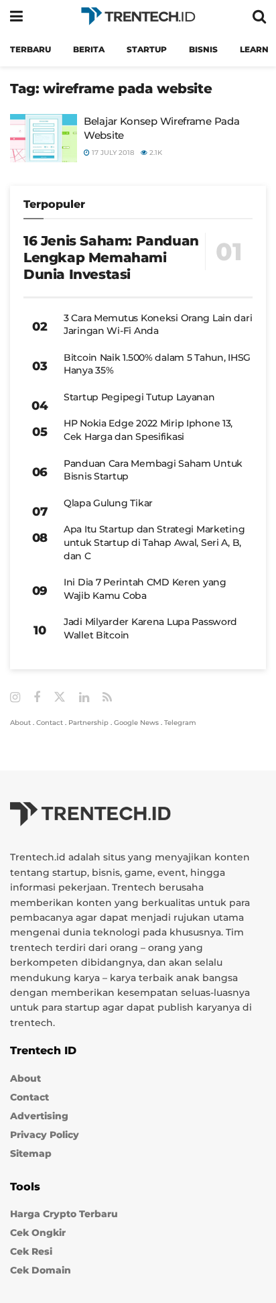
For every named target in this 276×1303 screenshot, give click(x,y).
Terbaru (30, 49)
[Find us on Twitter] (60, 697)
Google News (136, 722)
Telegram (180, 722)
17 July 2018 (112, 152)
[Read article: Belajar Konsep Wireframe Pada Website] (43, 138)
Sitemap (31, 1153)
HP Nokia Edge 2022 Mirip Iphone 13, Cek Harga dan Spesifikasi (148, 430)
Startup (147, 49)
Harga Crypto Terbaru (64, 1214)
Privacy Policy (44, 1135)
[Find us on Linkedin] (84, 697)
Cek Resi (31, 1251)
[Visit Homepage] (138, 16)
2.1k (154, 152)
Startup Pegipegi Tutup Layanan (139, 397)
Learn (254, 49)
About (20, 722)
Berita (89, 49)
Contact (49, 722)
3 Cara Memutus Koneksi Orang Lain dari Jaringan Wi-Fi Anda (158, 324)
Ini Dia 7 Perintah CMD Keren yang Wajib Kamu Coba (145, 589)
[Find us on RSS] (107, 697)
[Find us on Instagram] (15, 697)
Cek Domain (40, 1270)
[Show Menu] (16, 16)
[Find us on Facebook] (36, 697)
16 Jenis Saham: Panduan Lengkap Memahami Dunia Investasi (111, 257)
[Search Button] (259, 16)
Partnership (88, 722)
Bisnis (203, 49)
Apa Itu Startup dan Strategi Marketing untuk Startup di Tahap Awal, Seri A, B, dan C (154, 542)
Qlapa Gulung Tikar (108, 503)
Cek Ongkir (38, 1233)
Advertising (39, 1116)
